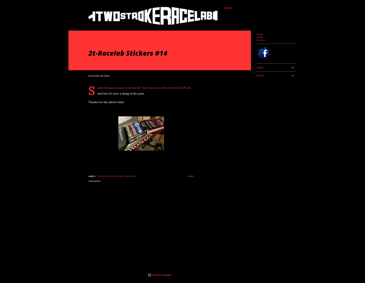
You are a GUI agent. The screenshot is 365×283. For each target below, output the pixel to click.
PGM (120, 176)
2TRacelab (102, 176)
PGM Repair (129, 176)
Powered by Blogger (161, 275)
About (259, 37)
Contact (260, 40)
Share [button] (191, 176)
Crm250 (113, 176)
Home (259, 34)
